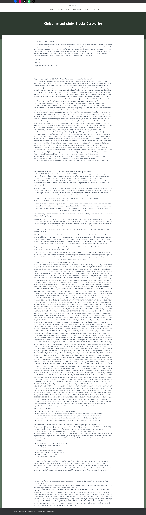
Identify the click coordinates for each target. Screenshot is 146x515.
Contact (94, 9)
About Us (52, 9)
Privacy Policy (31, 511)
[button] (55, 9)
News (15, 511)
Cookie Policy (22, 511)
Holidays (86, 9)
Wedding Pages (41, 511)
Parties (68, 9)
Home (46, 9)
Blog (99, 9)
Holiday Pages (50, 511)
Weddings (60, 9)
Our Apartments (77, 9)
